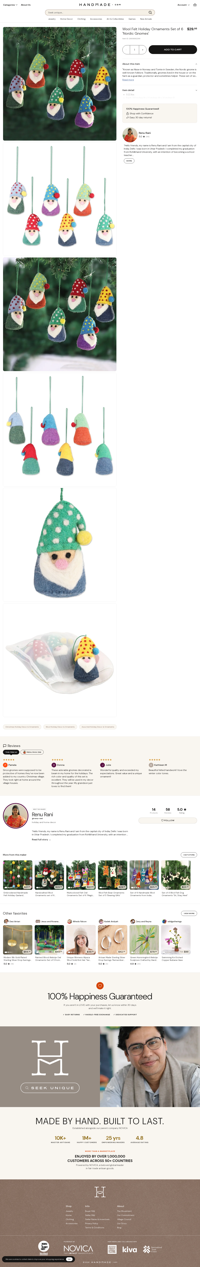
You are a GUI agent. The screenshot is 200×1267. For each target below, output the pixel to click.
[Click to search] (151, 12)
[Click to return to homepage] (100, 4)
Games (132, 19)
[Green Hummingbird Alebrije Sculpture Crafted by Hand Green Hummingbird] (144, 939)
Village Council (124, 1219)
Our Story (122, 1223)
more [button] (129, 161)
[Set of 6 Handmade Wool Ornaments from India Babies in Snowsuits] (144, 875)
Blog (119, 1227)
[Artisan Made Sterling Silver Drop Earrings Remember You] (112, 939)
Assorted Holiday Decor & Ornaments (98, 727)
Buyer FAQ (90, 1211)
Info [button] (87, 1206)
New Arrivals (146, 19)
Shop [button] (69, 1206)
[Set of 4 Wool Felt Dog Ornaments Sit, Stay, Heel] (175, 875)
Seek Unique (53, 1088)
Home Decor (66, 19)
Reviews (167, 813)
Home (69, 1215)
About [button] (120, 1206)
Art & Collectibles (115, 19)
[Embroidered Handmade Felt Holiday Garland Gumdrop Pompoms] (17, 875)
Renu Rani (34, 752)
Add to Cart (173, 49)
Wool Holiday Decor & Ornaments (60, 727)
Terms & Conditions (94, 1227)
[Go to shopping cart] (195, 4)
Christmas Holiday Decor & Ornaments (22, 727)
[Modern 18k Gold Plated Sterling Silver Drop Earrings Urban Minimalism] (17, 939)
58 (168, 809)
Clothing (81, 19)
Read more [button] (128, 79)
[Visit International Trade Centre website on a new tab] (152, 1249)
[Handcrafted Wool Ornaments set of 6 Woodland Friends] (49, 875)
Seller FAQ (90, 1215)
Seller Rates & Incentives (97, 1219)
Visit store (189, 855)
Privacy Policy (91, 1223)
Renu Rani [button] (145, 133)
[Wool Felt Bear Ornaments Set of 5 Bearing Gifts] (112, 875)
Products (154, 813)
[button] (10, 5)
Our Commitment (125, 1215)
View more (189, 913)
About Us (26, 5)
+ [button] (142, 50)
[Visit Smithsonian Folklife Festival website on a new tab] (112, 1249)
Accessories (96, 19)
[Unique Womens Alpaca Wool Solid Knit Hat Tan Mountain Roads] (81, 939)
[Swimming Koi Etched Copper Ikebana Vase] (175, 939)
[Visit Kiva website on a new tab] (129, 1249)
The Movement (124, 1211)
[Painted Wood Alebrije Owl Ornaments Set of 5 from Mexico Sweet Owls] (49, 939)
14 (154, 809)
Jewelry (52, 19)
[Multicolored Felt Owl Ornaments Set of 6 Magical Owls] (81, 875)
